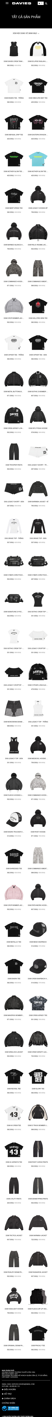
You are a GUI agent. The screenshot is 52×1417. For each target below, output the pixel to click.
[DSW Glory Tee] (38, 1076)
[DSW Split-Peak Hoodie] (38, 415)
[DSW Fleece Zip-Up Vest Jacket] (38, 1296)
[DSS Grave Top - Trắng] (14, 525)
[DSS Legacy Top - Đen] (14, 746)
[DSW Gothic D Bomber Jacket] (38, 379)
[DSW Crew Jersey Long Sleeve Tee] (14, 415)
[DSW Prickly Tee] (38, 1333)
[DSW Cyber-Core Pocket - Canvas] (38, 562)
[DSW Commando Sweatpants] (38, 856)
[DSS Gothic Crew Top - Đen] (38, 599)
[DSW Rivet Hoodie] (38, 819)
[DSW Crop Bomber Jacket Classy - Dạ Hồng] (14, 892)
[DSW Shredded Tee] (14, 856)
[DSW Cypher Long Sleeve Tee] (38, 672)
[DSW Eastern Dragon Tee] (38, 122)
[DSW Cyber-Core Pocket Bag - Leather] (14, 562)
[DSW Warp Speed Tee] (14, 195)
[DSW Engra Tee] (14, 966)
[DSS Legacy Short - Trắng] (38, 452)
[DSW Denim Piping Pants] (38, 1186)
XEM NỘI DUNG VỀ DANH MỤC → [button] (26, 33)
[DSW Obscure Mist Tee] (38, 85)
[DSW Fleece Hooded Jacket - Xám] (14, 782)
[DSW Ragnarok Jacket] (38, 1259)
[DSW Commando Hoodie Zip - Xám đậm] (14, 269)
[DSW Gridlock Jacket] (14, 1039)
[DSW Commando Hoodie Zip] (38, 782)
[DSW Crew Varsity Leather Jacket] (38, 1039)
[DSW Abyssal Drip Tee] (14, 122)
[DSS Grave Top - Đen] (38, 525)
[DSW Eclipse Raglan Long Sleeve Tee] (38, 48)
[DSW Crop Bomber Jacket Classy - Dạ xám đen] (14, 305)
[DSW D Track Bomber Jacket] (38, 1112)
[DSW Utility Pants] (14, 1186)
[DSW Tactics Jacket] (14, 1223)
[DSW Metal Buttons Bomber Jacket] (14, 379)
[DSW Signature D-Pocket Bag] (14, 599)
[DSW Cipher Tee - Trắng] (14, 342)
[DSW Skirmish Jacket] (38, 1223)
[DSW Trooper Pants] (14, 452)
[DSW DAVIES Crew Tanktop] (14, 48)
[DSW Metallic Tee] (14, 929)
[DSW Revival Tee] (14, 1076)
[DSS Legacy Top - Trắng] (38, 709)
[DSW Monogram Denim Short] (14, 709)
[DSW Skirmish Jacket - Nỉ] (38, 489)
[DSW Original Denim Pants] (14, 1333)
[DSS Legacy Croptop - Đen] (14, 672)
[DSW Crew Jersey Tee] (38, 1002)
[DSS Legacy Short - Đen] (14, 489)
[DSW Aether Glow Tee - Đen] (14, 158)
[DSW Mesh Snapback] (38, 929)
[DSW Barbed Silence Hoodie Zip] (14, 232)
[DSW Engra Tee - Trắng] (14, 85)
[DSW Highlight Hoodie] (14, 1296)
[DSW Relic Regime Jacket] (38, 232)
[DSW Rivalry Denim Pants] (14, 1259)
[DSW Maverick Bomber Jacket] (14, 1002)
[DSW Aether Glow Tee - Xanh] (38, 158)
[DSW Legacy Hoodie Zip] (38, 195)
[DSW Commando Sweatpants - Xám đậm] (38, 269)
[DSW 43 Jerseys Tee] (14, 1149)
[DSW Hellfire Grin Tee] (38, 305)
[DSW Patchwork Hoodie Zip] (38, 892)
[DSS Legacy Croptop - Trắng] (38, 635)
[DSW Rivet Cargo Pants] (38, 1149)
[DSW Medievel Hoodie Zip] (38, 746)
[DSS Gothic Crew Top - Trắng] (14, 635)
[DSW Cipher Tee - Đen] (38, 342)
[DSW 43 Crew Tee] (14, 1112)
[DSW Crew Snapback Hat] (38, 966)
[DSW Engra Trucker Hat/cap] (14, 819)
